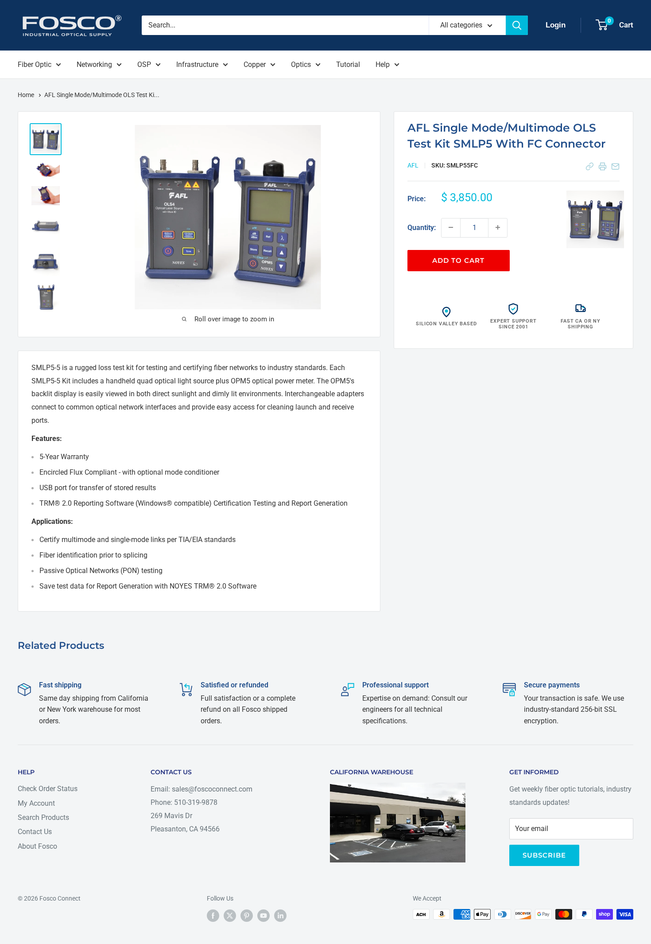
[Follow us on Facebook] (213, 915)
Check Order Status (48, 788)
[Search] (517, 25)
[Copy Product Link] (589, 166)
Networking (94, 64)
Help (383, 64)
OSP (144, 64)
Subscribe (544, 855)
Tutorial (348, 64)
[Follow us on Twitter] (230, 915)
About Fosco (37, 846)
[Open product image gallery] (595, 219)
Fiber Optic (34, 64)
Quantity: (421, 227)
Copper (255, 64)
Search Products (43, 817)
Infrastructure (197, 64)
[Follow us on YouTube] (263, 915)
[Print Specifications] (602, 166)
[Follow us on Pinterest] (246, 915)
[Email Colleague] (615, 166)
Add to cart (458, 260)
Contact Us (35, 831)
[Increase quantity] (497, 227)
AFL (412, 164)
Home (26, 94)
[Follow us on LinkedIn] (280, 915)
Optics (301, 64)
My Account (36, 803)
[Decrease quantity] (451, 227)
